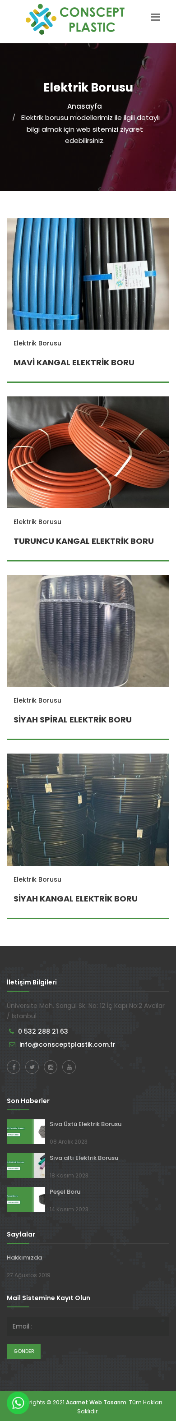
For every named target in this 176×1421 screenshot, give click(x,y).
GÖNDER (24, 1351)
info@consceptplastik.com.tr (67, 1044)
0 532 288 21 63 (43, 1031)
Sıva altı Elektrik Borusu (84, 1158)
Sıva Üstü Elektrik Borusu (85, 1124)
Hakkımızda (24, 1257)
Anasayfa (84, 106)
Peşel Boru (65, 1191)
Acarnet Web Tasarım (96, 1402)
